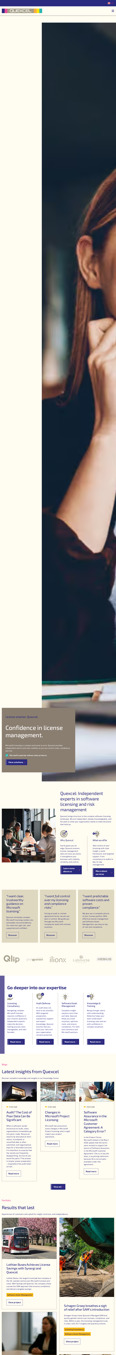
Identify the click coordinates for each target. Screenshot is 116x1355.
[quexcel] (22, 9)
